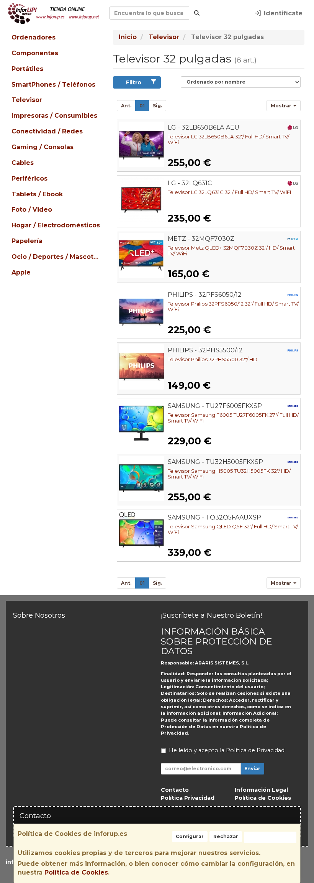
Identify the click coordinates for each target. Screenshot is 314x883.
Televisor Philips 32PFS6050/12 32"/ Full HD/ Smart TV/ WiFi (233, 306)
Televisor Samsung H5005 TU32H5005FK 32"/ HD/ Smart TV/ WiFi (229, 474)
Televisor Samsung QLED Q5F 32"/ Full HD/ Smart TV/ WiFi (233, 529)
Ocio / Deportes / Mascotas (56, 256)
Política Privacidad (187, 797)
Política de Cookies (76, 872)
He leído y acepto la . (227, 750)
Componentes (34, 53)
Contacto (175, 789)
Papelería (27, 241)
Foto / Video (31, 209)
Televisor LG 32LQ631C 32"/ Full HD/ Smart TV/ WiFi (229, 192)
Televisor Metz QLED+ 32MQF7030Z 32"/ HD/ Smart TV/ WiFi (231, 251)
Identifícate (282, 13)
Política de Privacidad (255, 750)
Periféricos (29, 178)
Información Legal (261, 789)
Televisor (26, 100)
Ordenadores (33, 37)
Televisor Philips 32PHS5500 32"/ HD (212, 359)
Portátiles (27, 68)
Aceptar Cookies (270, 837)
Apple (21, 272)
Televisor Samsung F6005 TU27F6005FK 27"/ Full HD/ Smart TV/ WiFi (233, 418)
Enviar (252, 768)
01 (142, 106)
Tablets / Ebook (37, 194)
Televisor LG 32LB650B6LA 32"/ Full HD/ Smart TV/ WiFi (228, 139)
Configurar (190, 836)
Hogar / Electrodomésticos (55, 225)
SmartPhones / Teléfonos (53, 84)
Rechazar (225, 836)
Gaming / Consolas (42, 147)
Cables (22, 162)
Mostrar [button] (282, 106)
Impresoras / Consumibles (54, 115)
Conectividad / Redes (47, 131)
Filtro (133, 82)
